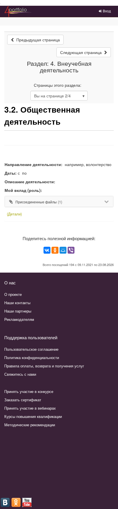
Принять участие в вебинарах (30, 408)
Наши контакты (17, 302)
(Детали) (14, 214)
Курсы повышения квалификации (33, 416)
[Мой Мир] (63, 250)
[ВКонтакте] (47, 250)
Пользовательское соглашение (31, 349)
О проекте (13, 294)
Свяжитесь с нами (20, 374)
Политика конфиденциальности (31, 357)
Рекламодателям (19, 319)
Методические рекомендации (29, 424)
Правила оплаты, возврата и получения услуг (44, 366)
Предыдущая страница (37, 40)
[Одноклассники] (55, 250)
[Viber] (71, 250)
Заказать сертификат (22, 399)
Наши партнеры (17, 311)
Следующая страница (81, 52)
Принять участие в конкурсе (28, 391)
